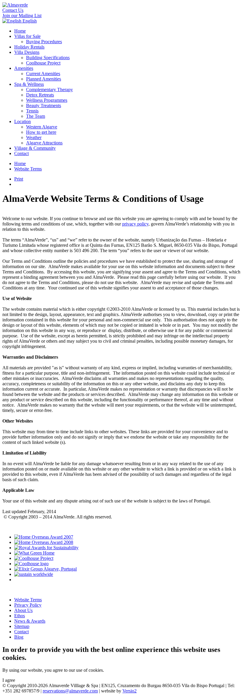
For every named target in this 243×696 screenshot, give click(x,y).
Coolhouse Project (43, 62)
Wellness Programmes (46, 100)
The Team (35, 116)
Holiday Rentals (29, 46)
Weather (33, 137)
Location (22, 121)
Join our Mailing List (21, 15)
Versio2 (129, 690)
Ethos (19, 615)
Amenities (23, 68)
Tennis (32, 110)
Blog (18, 636)
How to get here (41, 132)
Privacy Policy (27, 605)
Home (20, 30)
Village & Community (35, 148)
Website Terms (28, 168)
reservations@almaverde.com (70, 690)
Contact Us (12, 10)
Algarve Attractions (44, 142)
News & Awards (29, 621)
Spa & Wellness (29, 84)
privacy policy (135, 223)
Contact (21, 153)
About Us (23, 610)
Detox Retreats (40, 94)
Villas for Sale (27, 36)
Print (18, 178)
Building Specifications (48, 57)
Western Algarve (41, 126)
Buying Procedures (44, 41)
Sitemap (21, 626)
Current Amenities (43, 73)
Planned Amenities (43, 78)
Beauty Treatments (43, 105)
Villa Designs (26, 52)
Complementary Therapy (49, 89)
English (29, 20)
